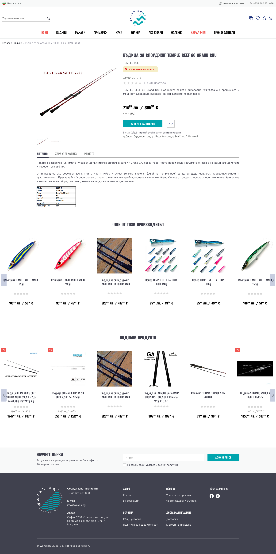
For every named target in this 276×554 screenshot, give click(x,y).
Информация (131, 500)
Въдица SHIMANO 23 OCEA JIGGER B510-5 (255, 395)
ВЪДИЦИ (61, 32)
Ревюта (89, 154)
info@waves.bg (76, 505)
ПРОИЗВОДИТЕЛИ (224, 32)
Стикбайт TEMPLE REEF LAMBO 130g (68, 282)
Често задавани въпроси (181, 500)
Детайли (43, 154)
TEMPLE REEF (131, 63)
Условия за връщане (179, 495)
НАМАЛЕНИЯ (198, 32)
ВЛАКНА (135, 32)
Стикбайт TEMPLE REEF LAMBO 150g (255, 282)
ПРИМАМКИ (100, 32)
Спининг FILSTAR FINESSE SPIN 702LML (208, 395)
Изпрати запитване (142, 124)
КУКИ (119, 32)
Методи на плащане (178, 524)
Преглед (21, 311)
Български (13, 3)
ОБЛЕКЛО (176, 32)
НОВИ (44, 32)
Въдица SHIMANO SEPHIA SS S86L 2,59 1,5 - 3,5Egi (68, 395)
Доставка (172, 519)
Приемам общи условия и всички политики (152, 465)
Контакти (128, 495)
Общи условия (132, 519)
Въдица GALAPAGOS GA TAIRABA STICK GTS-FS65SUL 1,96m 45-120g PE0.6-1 (161, 397)
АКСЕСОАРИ (156, 32)
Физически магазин (233, 3)
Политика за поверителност (140, 524)
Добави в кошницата (114, 311)
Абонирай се (223, 457)
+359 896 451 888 (263, 3)
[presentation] (4, 280)
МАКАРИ (80, 32)
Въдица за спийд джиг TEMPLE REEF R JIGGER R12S (115, 282)
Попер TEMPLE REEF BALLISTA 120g (208, 282)
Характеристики (66, 154)
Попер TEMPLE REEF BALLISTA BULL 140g (161, 282)
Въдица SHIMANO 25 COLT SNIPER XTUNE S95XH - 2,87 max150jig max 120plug (21, 397)
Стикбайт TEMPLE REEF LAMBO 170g (21, 282)
